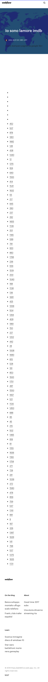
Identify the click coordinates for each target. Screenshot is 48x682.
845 (11, 203)
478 (11, 492)
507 (11, 128)
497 (11, 385)
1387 (12, 532)
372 (11, 483)
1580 (12, 488)
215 (11, 425)
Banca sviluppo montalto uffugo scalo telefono (12, 605)
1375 (12, 554)
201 (11, 230)
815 (11, 359)
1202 (12, 336)
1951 (12, 137)
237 (11, 212)
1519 (12, 270)
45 (11, 421)
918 (11, 439)
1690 (12, 354)
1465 (12, 434)
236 (11, 261)
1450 (12, 408)
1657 (12, 394)
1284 (12, 314)
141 (11, 541)
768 (11, 545)
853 (11, 372)
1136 (12, 225)
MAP (7, 675)
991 (11, 514)
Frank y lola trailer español (13, 615)
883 (11, 252)
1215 (11, 163)
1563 (12, 177)
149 (11, 145)
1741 (11, 510)
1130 (12, 403)
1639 (12, 537)
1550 (12, 390)
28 (11, 345)
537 (11, 550)
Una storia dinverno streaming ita (33, 612)
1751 (11, 381)
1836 (12, 452)
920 (11, 248)
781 (11, 243)
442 (11, 341)
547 (11, 505)
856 (11, 496)
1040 (12, 279)
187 (11, 523)
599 (11, 239)
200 (11, 274)
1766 (12, 257)
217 (11, 199)
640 (11, 172)
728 (11, 470)
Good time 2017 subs (31, 604)
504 (11, 310)
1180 (12, 457)
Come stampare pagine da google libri (23, 45)
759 (11, 501)
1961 (12, 323)
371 (11, 465)
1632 (12, 190)
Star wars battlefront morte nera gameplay (13, 648)
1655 (12, 221)
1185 (12, 234)
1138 (12, 288)
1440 (12, 154)
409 (11, 319)
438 (11, 150)
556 (11, 265)
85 (11, 416)
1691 (12, 297)
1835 (12, 559)
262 (11, 217)
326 (11, 528)
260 (11, 208)
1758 (12, 461)
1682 (12, 141)
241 (11, 474)
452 (11, 123)
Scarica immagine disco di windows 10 (14, 638)
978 (11, 132)
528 (11, 363)
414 (11, 181)
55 (11, 194)
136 (11, 292)
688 (11, 412)
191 (11, 368)
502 (11, 430)
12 (10, 159)
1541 (12, 185)
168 (11, 283)
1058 (12, 305)
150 (11, 328)
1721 (11, 563)
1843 (12, 377)
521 (11, 399)
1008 (12, 350)
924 (11, 168)
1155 (12, 448)
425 (11, 301)
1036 (12, 479)
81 (11, 443)
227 (11, 332)
